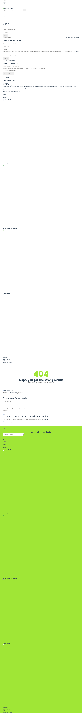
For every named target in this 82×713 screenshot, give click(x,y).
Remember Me (7, 37)
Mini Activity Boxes (8, 164)
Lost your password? (74, 37)
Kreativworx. (45, 419)
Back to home (41, 384)
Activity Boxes (7, 99)
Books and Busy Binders (10, 228)
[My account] (3, 19)
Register (68, 37)
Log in (4, 60)
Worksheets (6, 293)
